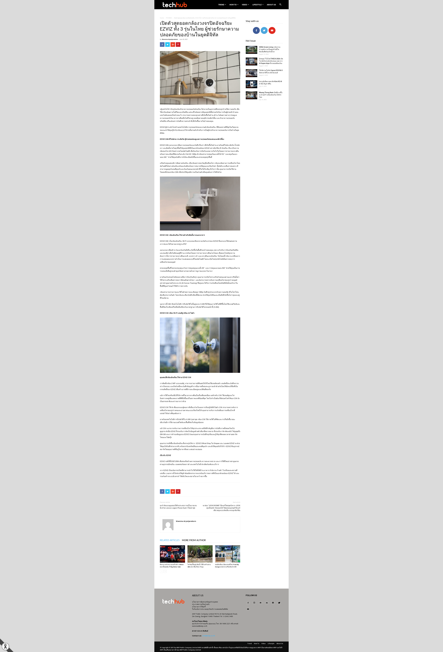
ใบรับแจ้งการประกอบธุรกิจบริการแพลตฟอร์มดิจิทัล (210, 609)
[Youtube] (248, 609)
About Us (271, 4)
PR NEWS (169, 18)
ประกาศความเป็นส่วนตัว (201, 604)
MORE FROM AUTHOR (194, 540)
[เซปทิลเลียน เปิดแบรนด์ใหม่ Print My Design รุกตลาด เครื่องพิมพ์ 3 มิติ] (227, 554)
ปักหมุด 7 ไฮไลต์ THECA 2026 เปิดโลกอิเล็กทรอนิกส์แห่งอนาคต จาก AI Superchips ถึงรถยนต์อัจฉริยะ (271, 61)
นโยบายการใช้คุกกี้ (199, 607)
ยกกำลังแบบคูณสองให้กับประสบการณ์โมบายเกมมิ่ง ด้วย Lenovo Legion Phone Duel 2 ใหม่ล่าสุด (178, 507)
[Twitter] (279, 603)
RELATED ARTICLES (170, 540)
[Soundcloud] (266, 603)
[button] (280, 5)
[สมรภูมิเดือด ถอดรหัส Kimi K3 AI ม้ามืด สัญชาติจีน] (251, 84)
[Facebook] (248, 603)
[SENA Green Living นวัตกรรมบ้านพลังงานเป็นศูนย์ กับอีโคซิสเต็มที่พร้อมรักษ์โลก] (251, 50)
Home (162, 18)
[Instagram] (254, 603)
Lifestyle (257, 4)
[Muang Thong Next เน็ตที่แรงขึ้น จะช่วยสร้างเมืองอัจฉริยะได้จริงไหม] (251, 95)
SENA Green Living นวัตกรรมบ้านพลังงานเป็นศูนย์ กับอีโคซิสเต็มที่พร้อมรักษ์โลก (269, 49)
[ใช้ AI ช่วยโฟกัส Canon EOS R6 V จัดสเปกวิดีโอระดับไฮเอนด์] (251, 73)
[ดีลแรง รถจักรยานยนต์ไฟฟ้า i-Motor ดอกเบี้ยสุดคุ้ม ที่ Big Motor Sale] (172, 554)
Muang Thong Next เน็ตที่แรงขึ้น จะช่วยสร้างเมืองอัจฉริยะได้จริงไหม (270, 95)
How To (233, 4)
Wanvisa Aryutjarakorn (170, 39)
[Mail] (260, 603)
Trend (221, 4)
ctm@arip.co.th (208, 636)
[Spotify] (273, 603)
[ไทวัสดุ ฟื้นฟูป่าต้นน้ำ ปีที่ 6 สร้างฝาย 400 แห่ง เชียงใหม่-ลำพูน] (200, 554)
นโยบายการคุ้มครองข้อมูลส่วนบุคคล (205, 602)
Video (244, 4)
